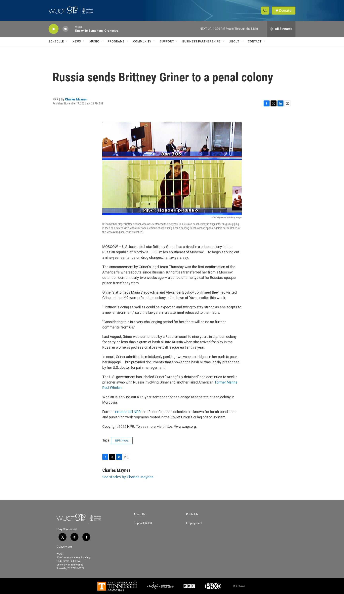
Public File (192, 514)
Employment (194, 523)
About (234, 41)
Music (94, 41)
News (76, 41)
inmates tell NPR (127, 412)
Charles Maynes (76, 99)
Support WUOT (143, 523)
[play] (53, 29)
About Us (139, 514)
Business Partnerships (201, 41)
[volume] (65, 29)
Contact (255, 41)
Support (167, 41)
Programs (116, 41)
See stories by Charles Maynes (127, 476)
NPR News (121, 440)
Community (142, 41)
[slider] (71, 29)
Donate (285, 10)
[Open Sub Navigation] (66, 41)
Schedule (56, 41)
